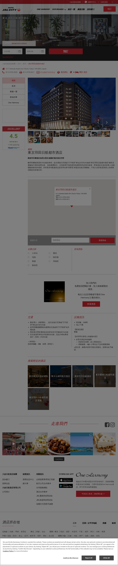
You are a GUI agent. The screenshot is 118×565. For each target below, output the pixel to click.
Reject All (88, 558)
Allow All (106, 558)
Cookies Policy (8, 551)
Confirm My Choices (70, 558)
